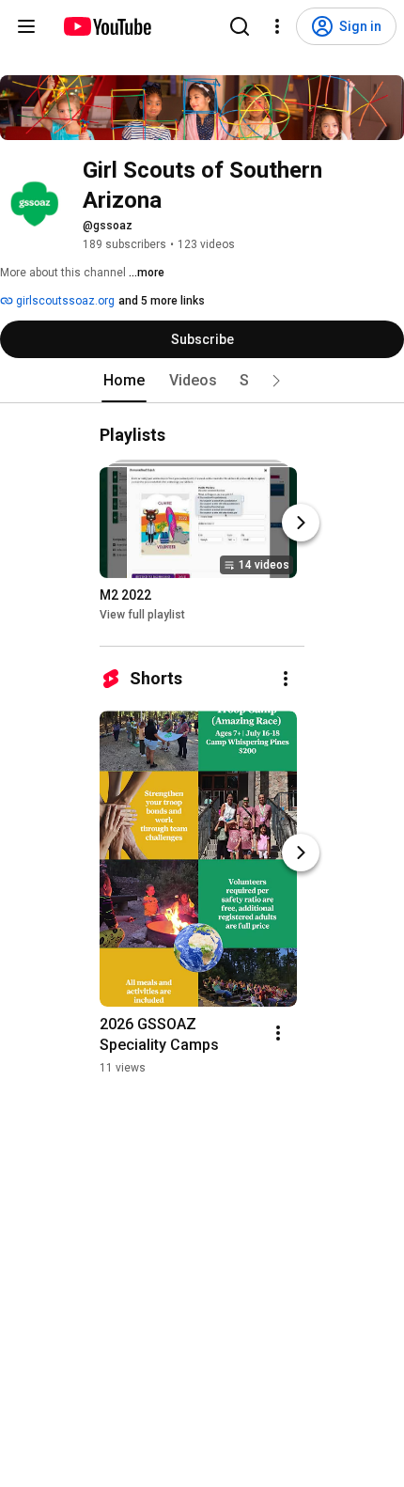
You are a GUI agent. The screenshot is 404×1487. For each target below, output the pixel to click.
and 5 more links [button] (161, 300)
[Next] (300, 522)
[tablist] (202, 380)
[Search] (239, 26)
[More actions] (285, 678)
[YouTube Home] (106, 26)
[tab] (124, 380)
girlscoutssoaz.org (64, 300)
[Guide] (26, 26)
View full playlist (142, 614)
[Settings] (277, 26)
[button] (276, 380)
